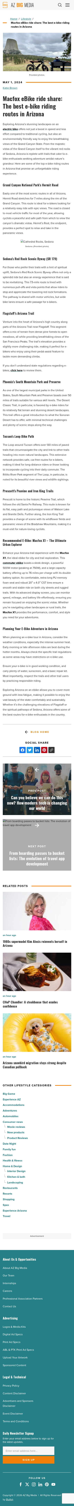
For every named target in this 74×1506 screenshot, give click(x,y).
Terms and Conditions (16, 1421)
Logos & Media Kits (14, 1327)
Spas (6, 1205)
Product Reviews (17, 1138)
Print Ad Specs (11, 1342)
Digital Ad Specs (13, 1334)
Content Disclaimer (14, 1393)
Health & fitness (12, 1160)
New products (15, 1132)
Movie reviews (16, 1127)
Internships (9, 1283)
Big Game (9, 1094)
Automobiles (10, 1116)
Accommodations (13, 1105)
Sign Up (29, 1459)
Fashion (8, 1155)
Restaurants (10, 1188)
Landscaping (15, 1182)
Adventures (10, 1111)
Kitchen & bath (16, 1177)
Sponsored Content (14, 1365)
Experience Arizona (15, 1211)
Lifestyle (26, 19)
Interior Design (16, 1171)
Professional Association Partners (23, 1299)
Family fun (9, 1149)
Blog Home (40, 732)
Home (13, 19)
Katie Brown (10, 88)
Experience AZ (12, 1099)
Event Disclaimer (13, 1414)
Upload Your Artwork (15, 1357)
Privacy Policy (11, 1386)
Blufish (9, 1499)
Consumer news (13, 1122)
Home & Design (12, 1166)
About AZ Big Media (15, 1268)
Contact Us (9, 1306)
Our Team (8, 1275)
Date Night (9, 1144)
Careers (7, 1291)
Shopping (8, 1199)
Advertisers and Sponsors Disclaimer (18, 1403)
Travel (6, 1216)
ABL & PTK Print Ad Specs (18, 1350)
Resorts (7, 1194)
